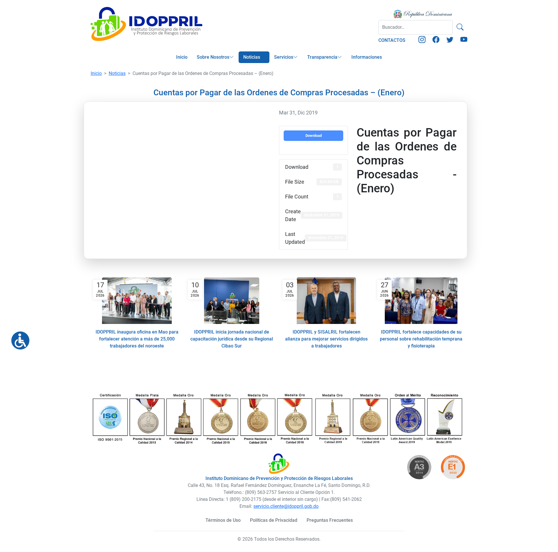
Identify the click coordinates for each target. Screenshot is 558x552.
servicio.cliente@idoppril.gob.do (286, 506)
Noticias (251, 57)
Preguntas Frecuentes (330, 520)
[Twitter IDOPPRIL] (449, 40)
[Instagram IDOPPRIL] (422, 40)
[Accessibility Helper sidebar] (18, 338)
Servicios (283, 57)
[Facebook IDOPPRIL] (435, 40)
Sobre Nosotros (213, 57)
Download (313, 135)
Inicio (181, 57)
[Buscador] (460, 27)
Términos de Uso (223, 520)
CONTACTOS (391, 40)
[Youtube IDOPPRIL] (463, 40)
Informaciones (366, 57)
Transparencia (322, 57)
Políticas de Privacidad (273, 520)
